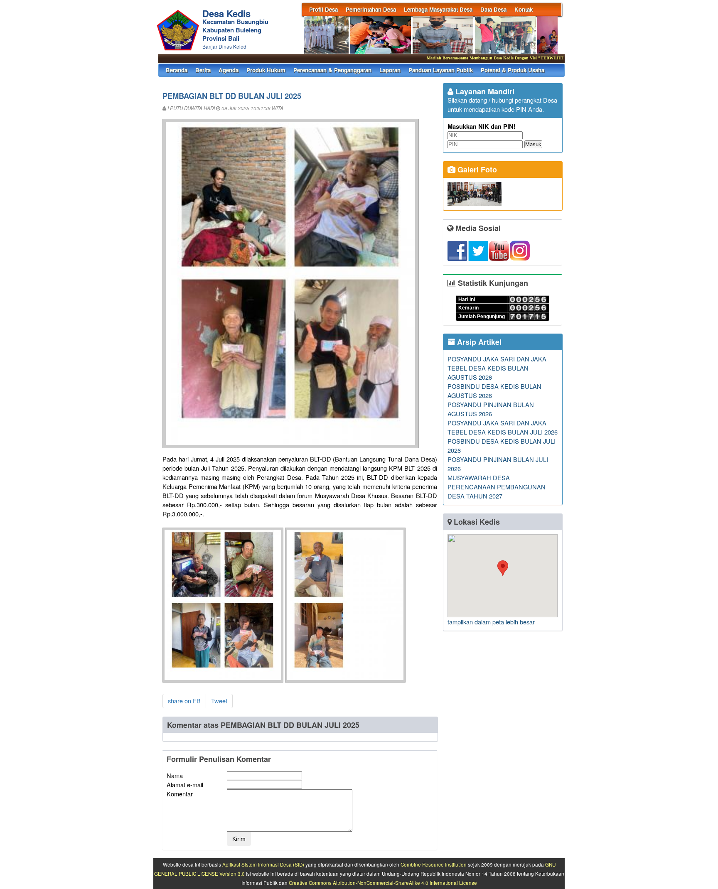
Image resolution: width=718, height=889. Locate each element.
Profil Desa (323, 9)
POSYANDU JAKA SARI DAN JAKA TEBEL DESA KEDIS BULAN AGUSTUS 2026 (497, 367)
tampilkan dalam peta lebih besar (491, 621)
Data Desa (493, 9)
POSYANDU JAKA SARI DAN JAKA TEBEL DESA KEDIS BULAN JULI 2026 (503, 427)
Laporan (390, 70)
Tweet (219, 700)
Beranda (176, 70)
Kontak (523, 9)
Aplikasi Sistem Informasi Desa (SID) (263, 864)
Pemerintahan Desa (371, 9)
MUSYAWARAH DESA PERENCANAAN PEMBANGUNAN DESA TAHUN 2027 (497, 486)
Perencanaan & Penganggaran (332, 70)
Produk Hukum (265, 70)
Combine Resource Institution (434, 864)
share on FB (184, 700)
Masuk (533, 144)
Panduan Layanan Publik (440, 70)
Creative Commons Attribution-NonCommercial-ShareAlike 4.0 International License (383, 882)
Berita (203, 70)
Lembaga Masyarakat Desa (438, 9)
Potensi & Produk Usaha (512, 70)
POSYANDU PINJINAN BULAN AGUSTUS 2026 (491, 409)
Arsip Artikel (478, 341)
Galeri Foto (476, 169)
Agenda (229, 70)
